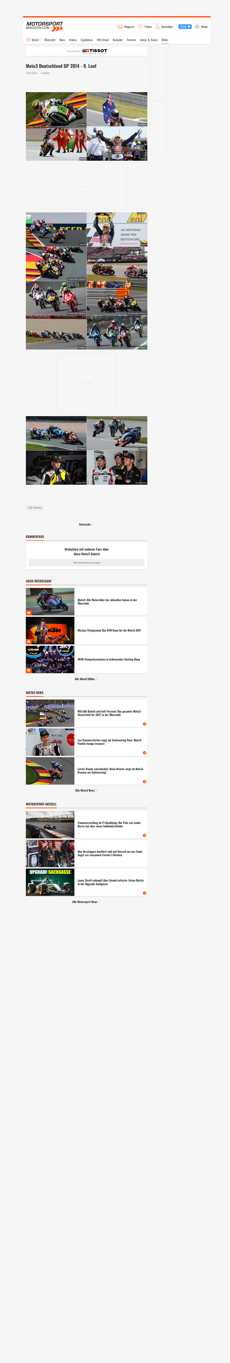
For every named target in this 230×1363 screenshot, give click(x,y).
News (62, 40)
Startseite (85, 524)
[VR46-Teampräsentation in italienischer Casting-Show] (86, 659)
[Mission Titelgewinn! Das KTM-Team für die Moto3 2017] (86, 630)
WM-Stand (103, 40)
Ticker (148, 26)
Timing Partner (73, 51)
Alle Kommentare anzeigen (86, 562)
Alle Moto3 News (85, 790)
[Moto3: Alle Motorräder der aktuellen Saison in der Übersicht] (86, 601)
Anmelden (167, 26)
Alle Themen (35, 507)
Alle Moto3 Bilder (85, 679)
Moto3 (35, 40)
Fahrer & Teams (149, 40)
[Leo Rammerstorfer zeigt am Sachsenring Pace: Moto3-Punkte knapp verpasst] (86, 742)
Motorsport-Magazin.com (44, 26)
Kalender (118, 40)
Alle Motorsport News (85, 902)
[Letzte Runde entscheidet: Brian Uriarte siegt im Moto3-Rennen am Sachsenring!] (86, 771)
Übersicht (49, 40)
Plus (183, 26)
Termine (131, 40)
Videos (73, 40)
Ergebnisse (87, 40)
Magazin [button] (129, 26)
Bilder (165, 40)
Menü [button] (204, 26)
